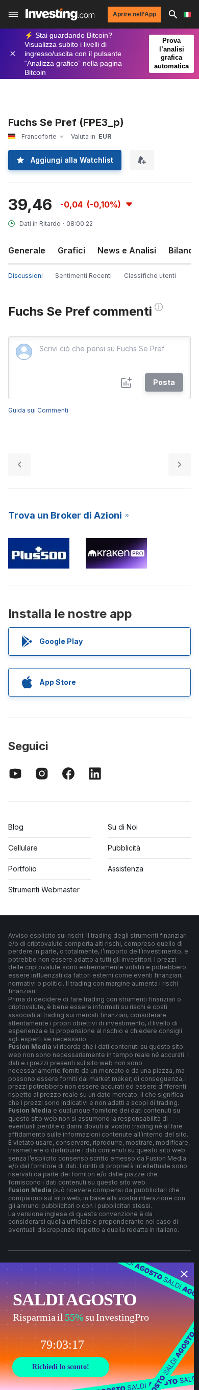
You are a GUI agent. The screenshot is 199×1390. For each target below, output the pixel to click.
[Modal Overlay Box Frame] (97, 1326)
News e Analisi (126, 250)
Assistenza (125, 868)
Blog (15, 826)
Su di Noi (123, 826)
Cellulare (23, 847)
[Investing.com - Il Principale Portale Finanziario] (60, 14)
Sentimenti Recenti (83, 275)
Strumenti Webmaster (44, 889)
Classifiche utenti (150, 275)
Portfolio (22, 868)
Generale (26, 250)
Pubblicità (124, 847)
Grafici (71, 250)
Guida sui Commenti (38, 410)
